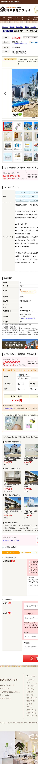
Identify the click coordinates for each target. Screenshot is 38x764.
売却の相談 (29, 695)
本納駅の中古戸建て (26, 525)
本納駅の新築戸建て (10, 525)
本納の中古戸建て (24, 528)
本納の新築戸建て (10, 528)
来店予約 (29, 707)
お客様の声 (28, 20)
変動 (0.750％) (24, 375)
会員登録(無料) (9, 408)
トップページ (30, 680)
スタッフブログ (31, 686)
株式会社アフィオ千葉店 (11, 540)
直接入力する (25, 378)
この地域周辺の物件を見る (19, 43)
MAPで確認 (34, 42)
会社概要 (29, 704)
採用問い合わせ (31, 713)
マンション (10, 19)
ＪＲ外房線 (33, 27)
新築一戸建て (19, 27)
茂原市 (27, 27)
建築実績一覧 (30, 701)
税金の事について (31, 698)
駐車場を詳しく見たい (27, 292)
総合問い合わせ (31, 710)
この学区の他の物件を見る (27, 318)
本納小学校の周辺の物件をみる (14, 530)
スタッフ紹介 (30, 689)
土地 (17, 19)
